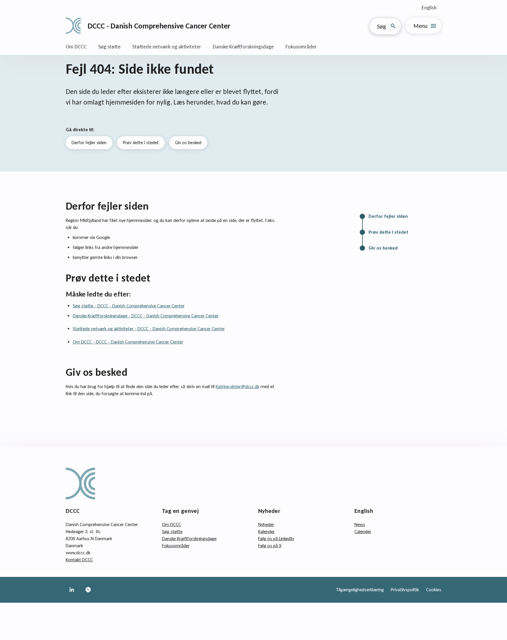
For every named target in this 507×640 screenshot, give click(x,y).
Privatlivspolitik (405, 589)
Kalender (266, 531)
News (359, 524)
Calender (362, 531)
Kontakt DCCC (79, 559)
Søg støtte (109, 46)
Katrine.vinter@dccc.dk (237, 386)
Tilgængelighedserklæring (360, 589)
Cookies (433, 589)
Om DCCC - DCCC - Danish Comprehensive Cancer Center (128, 342)
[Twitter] (88, 590)
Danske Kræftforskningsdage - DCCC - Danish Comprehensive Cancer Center (146, 316)
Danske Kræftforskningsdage (243, 46)
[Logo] (73, 26)
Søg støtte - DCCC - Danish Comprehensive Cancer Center (129, 306)
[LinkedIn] (71, 590)
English (429, 7)
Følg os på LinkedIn (276, 538)
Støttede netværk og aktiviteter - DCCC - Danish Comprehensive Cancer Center (149, 328)
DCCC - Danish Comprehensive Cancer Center (159, 26)
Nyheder (266, 524)
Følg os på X (269, 545)
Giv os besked (188, 142)
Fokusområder (301, 46)
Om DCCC (76, 46)
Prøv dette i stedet (141, 142)
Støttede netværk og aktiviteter (166, 46)
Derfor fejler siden (89, 142)
